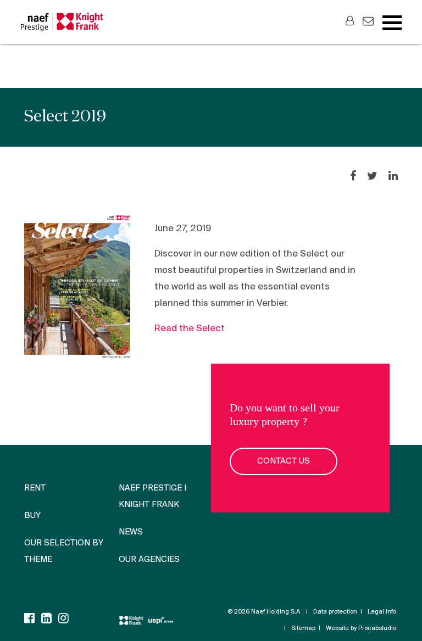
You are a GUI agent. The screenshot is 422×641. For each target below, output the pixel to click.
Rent (35, 488)
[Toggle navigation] (392, 23)
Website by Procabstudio (361, 628)
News (131, 532)
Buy (32, 515)
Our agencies (149, 559)
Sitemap (303, 628)
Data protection (335, 612)
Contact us (283, 461)
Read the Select (189, 329)
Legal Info (382, 612)
